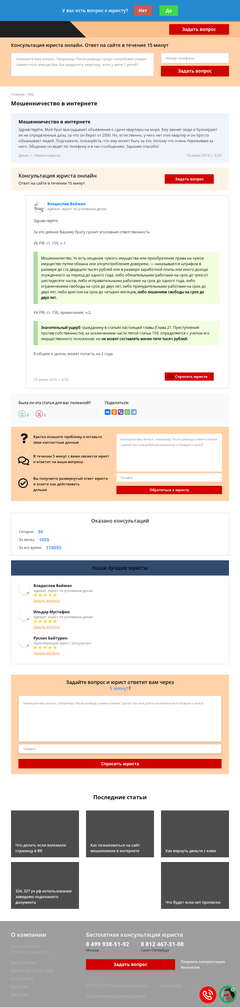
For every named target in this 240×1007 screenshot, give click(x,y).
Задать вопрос (199, 29)
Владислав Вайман (66, 203)
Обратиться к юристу (169, 489)
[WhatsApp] (127, 412)
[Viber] (121, 412)
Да (169, 10)
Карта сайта (171, 985)
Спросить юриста (191, 376)
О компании (22, 978)
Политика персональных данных (116, 995)
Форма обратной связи (32, 970)
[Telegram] (134, 412)
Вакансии (19, 994)
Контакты (19, 986)
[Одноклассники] (114, 412)
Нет (143, 10)
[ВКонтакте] (107, 412)
